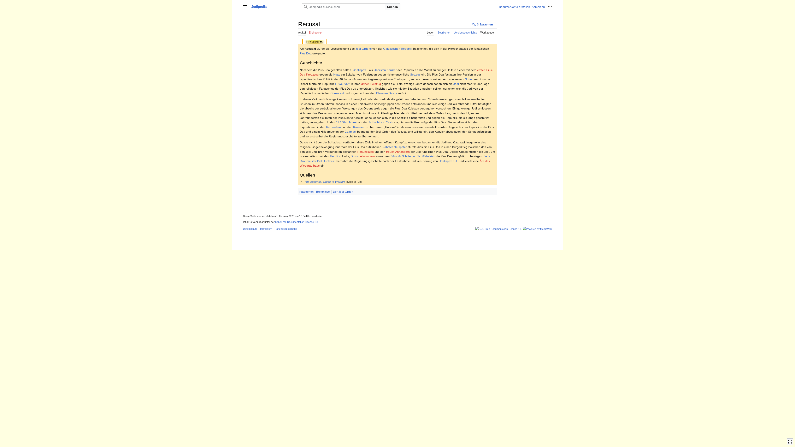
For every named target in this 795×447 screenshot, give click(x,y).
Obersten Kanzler (385, 70)
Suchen (392, 6)
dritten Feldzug (371, 83)
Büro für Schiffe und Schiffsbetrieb (412, 156)
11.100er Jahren (347, 122)
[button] (245, 7)
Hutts (336, 74)
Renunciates (365, 151)
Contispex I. (360, 70)
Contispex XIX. (448, 161)
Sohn (468, 79)
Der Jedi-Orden (343, 191)
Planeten (382, 93)
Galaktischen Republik (397, 48)
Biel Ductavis (325, 161)
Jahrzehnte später (395, 147)
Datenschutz (250, 228)
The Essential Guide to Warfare (325, 181)
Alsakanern (367, 156)
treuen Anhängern (398, 151)
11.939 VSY (342, 83)
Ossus (393, 93)
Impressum (266, 228)
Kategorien (306, 191)
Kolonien (359, 127)
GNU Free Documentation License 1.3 (296, 222)
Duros (355, 156)
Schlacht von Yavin (381, 122)
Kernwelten (333, 127)
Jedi (456, 83)
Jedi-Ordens (363, 48)
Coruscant (337, 93)
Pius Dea (306, 53)
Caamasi (350, 131)
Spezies (415, 74)
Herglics (335, 156)
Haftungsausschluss (286, 228)
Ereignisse (323, 191)
